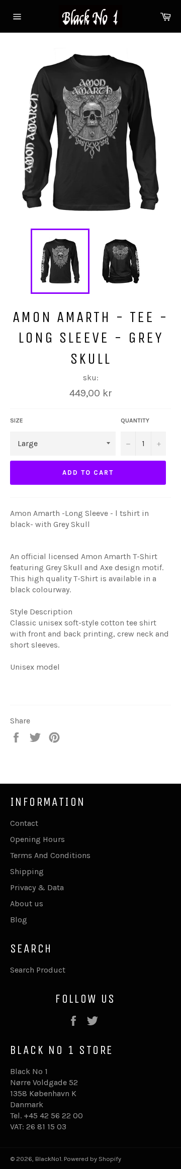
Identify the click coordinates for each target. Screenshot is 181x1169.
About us (26, 903)
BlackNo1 (48, 1158)
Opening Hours (37, 839)
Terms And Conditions (50, 855)
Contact (24, 823)
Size (16, 420)
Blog (18, 919)
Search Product (37, 970)
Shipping (27, 871)
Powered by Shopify (92, 1158)
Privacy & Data (37, 887)
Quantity (135, 420)
